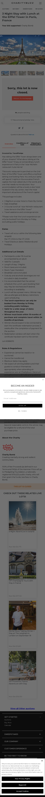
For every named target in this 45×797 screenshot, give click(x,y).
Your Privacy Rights (22, 779)
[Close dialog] (43, 380)
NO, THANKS (22, 411)
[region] (22, 776)
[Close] (42, 760)
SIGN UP (22, 406)
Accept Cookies (22, 791)
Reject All (22, 785)
